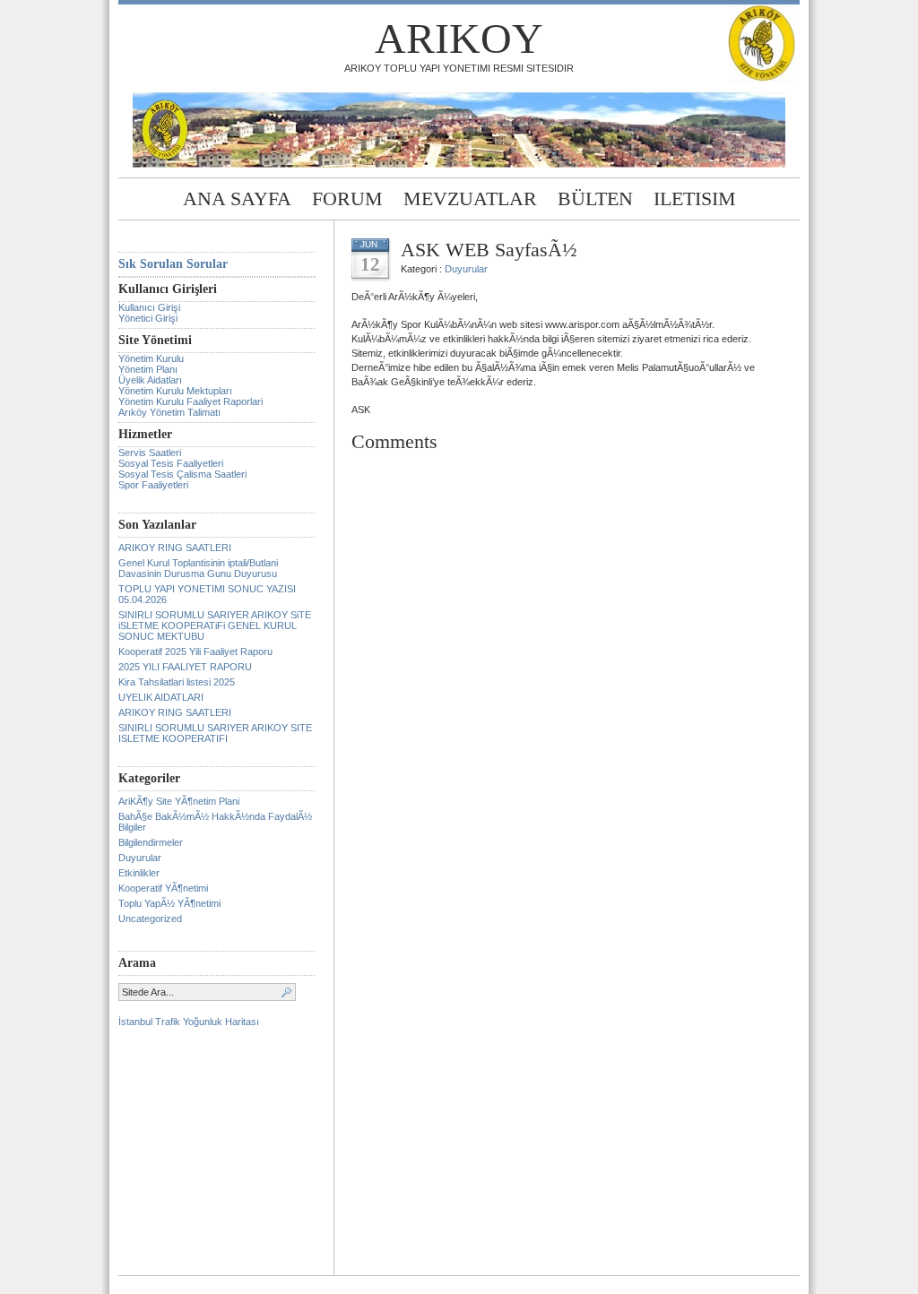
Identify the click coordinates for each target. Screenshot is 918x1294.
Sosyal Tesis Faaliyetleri (170, 463)
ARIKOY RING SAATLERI (174, 547)
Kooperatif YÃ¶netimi (163, 888)
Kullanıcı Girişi (149, 307)
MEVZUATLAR (470, 198)
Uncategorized (150, 918)
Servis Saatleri (149, 452)
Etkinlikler (139, 872)
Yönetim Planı (148, 369)
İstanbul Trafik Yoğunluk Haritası (188, 1021)
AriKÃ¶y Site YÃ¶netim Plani (178, 801)
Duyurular (139, 857)
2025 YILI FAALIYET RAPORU (185, 666)
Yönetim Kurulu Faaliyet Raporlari (190, 401)
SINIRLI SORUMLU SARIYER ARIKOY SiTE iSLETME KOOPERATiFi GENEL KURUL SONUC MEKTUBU (214, 625)
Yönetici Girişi (148, 318)
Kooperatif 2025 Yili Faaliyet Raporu (195, 651)
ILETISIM (695, 198)
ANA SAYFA (237, 198)
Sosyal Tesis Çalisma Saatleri (182, 474)
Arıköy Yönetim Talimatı (169, 412)
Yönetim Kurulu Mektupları (175, 390)
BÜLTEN (595, 198)
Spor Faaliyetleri (153, 484)
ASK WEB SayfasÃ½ (489, 249)
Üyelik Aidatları (150, 380)
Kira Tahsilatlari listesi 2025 (176, 682)
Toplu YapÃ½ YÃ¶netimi (169, 903)
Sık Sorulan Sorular (173, 264)
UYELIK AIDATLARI (161, 697)
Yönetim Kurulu (151, 358)
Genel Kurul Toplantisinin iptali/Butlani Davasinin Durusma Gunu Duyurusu (198, 568)
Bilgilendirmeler (150, 842)
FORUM (347, 198)
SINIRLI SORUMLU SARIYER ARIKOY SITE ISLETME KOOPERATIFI (215, 733)
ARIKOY (459, 38)
